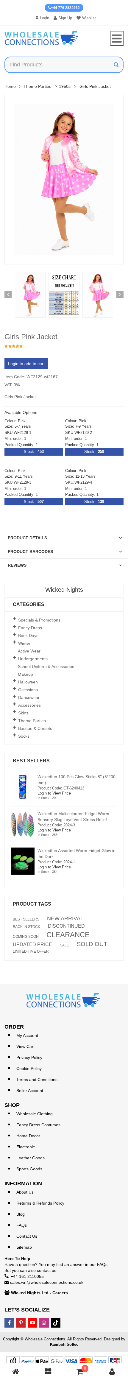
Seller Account (29, 1090)
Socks (23, 736)
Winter (24, 643)
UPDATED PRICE (32, 944)
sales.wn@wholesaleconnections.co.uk (46, 1282)
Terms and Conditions (36, 1079)
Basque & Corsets (35, 728)
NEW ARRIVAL (65, 918)
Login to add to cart (26, 363)
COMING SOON (26, 936)
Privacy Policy (29, 1057)
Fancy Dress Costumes (38, 1124)
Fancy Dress (30, 627)
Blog (20, 1214)
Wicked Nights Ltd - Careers (39, 1292)
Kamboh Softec (64, 1344)
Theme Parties (37, 86)
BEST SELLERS (26, 919)
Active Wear (29, 651)
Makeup (25, 674)
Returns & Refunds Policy (40, 1203)
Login (44, 18)
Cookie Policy (29, 1068)
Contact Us (26, 1236)
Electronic (25, 1146)
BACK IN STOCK (26, 927)
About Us (25, 1192)
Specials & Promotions (39, 620)
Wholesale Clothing (34, 1113)
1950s (65, 86)
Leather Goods (30, 1157)
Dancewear (29, 697)
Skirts (23, 713)
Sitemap (24, 1247)
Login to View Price (54, 793)
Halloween (28, 682)
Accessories (29, 705)
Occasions (28, 689)
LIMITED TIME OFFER (31, 951)
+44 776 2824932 (65, 8)
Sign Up (65, 18)
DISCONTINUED (66, 926)
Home (10, 86)
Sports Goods (29, 1168)
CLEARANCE (68, 934)
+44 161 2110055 (27, 1276)
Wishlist (89, 18)
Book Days (28, 635)
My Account (27, 1035)
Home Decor (28, 1135)
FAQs (21, 1225)
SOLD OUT (92, 944)
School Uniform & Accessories (46, 666)
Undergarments (33, 658)
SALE (64, 945)
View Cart (25, 1046)
